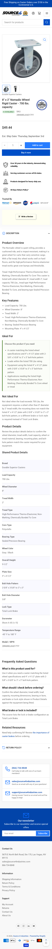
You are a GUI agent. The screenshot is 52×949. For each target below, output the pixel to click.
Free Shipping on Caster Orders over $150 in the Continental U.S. (26, 3)
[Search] (47, 22)
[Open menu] (47, 13)
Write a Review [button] (27, 217)
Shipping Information (11, 879)
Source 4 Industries (20, 936)
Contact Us (7, 912)
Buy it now (26, 152)
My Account (7, 904)
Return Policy (8, 883)
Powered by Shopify (37, 936)
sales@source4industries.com (16, 861)
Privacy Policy (8, 890)
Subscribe (42, 833)
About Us (6, 915)
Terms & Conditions (11, 886)
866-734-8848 (8, 865)
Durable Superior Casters (12, 94)
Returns (5, 908)
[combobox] (26, 22)
